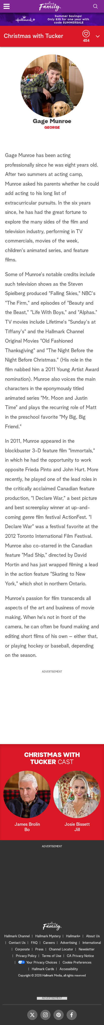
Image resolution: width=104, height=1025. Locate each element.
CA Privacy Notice (80, 956)
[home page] (50, 6)
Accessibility (69, 969)
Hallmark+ (73, 936)
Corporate (22, 949)
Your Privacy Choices (41, 962)
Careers (49, 943)
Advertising (68, 943)
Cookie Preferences (77, 962)
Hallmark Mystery (48, 936)
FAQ (34, 943)
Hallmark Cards (43, 969)
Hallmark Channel (17, 936)
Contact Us (17, 943)
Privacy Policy (26, 956)
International (92, 943)
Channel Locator (61, 949)
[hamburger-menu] (7, 6)
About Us (93, 936)
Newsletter (87, 949)
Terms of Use (51, 956)
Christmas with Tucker (33, 36)
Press (39, 949)
